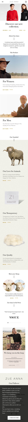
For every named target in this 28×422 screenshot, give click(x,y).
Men (20, 30)
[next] (24, 12)
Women (5, 30)
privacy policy (16, 361)
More (4, 180)
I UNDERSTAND (14, 417)
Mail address (14, 357)
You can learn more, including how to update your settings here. (11, 411)
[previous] (3, 12)
